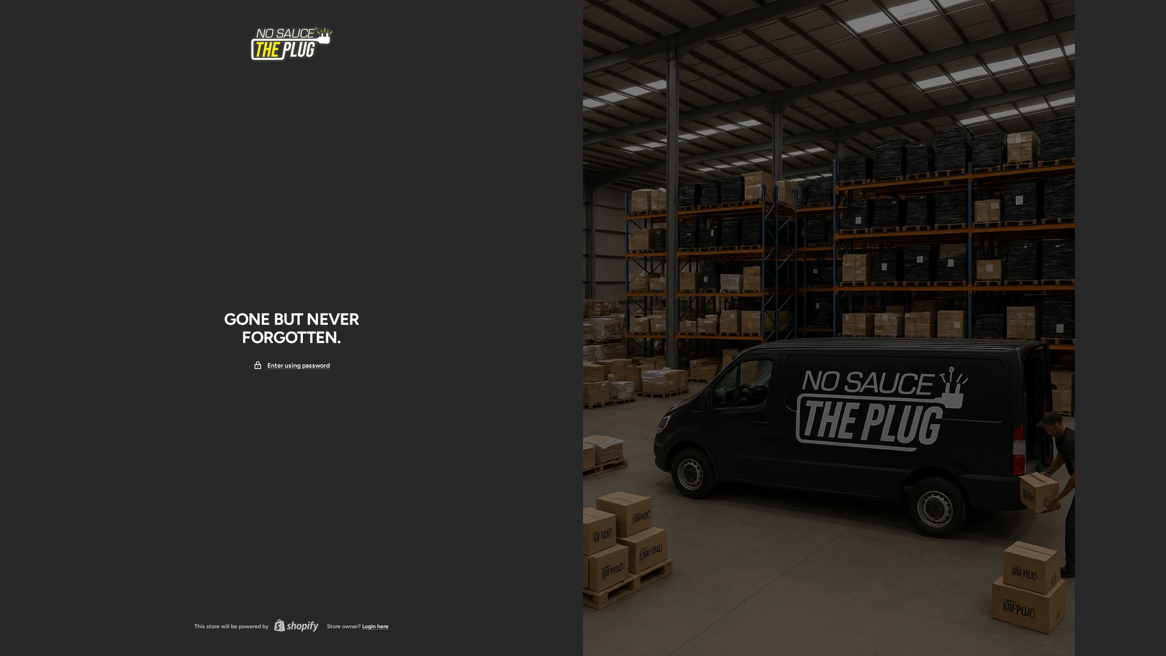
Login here (375, 626)
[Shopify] (294, 626)
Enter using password (298, 365)
